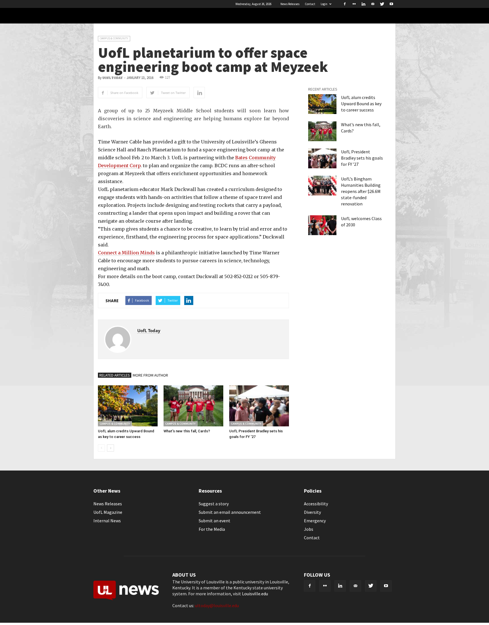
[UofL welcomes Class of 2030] (322, 225)
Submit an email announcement (230, 512)
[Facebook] (344, 4)
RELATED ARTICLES (114, 375)
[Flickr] (354, 4)
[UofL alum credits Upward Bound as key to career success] (128, 405)
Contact (310, 4)
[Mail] (372, 4)
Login (324, 4)
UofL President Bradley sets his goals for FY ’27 (362, 158)
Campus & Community (114, 38)
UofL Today (112, 78)
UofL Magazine (107, 512)
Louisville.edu (255, 593)
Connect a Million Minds (126, 252)
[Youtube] (391, 4)
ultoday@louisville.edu (217, 605)
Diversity (312, 512)
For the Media (212, 529)
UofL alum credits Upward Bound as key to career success (361, 103)
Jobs (308, 529)
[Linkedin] (363, 4)
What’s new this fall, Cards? (187, 431)
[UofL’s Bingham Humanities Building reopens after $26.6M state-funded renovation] (322, 186)
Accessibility (316, 503)
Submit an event (214, 520)
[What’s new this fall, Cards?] (193, 405)
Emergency (315, 520)
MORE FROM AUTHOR (150, 375)
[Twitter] (382, 4)
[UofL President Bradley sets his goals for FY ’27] (259, 405)
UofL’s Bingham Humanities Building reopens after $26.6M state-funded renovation (361, 191)
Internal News (107, 520)
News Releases (289, 4)
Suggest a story (214, 503)
